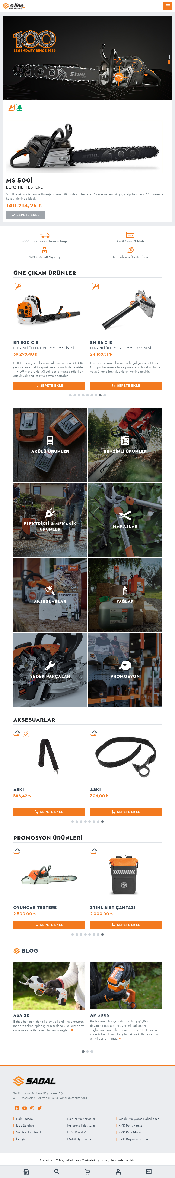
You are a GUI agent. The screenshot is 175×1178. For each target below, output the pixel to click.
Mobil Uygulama (79, 1139)
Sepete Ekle (51, 385)
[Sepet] (87, 1172)
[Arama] (56, 1172)
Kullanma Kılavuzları (81, 1125)
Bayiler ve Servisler (81, 1119)
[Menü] (167, 6)
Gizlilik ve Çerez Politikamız (138, 1119)
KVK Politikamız (130, 1125)
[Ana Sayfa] (26, 1172)
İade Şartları (25, 1125)
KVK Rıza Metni (129, 1132)
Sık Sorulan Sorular (30, 1132)
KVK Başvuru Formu (133, 1139)
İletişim (21, 1139)
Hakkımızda (24, 1119)
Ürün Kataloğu (77, 1132)
